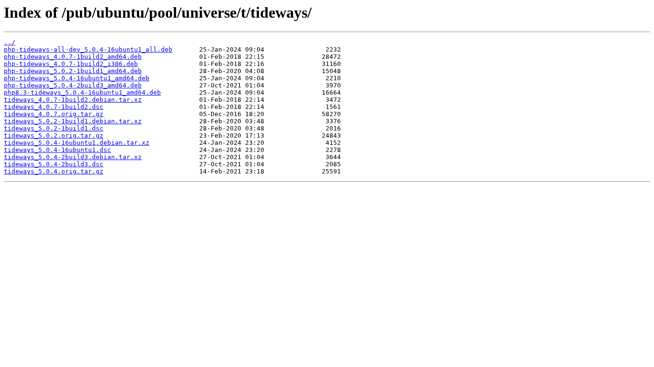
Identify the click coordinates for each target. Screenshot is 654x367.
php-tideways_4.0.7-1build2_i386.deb (71, 63)
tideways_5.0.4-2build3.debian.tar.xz (73, 157)
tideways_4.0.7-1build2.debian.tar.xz (73, 99)
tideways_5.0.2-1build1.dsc (53, 128)
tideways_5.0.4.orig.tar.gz (53, 171)
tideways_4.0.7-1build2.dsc (53, 106)
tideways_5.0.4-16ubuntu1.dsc (57, 149)
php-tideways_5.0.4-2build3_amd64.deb (73, 85)
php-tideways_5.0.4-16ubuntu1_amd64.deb (76, 78)
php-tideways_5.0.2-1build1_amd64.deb (73, 71)
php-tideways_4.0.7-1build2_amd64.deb (73, 56)
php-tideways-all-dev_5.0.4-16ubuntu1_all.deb (88, 49)
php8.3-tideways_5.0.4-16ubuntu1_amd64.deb (82, 92)
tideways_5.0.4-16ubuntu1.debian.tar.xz (76, 142)
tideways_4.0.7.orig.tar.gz (53, 114)
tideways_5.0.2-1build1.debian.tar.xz (73, 121)
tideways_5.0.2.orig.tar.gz (53, 135)
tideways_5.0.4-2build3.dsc (53, 164)
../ (9, 42)
